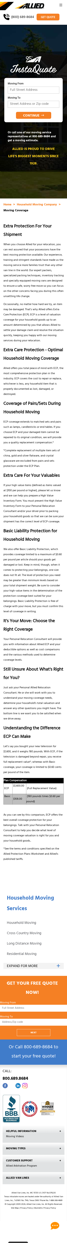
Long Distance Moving (24, 944)
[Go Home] (22, 6)
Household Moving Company (37, 205)
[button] (61, 6)
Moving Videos (15, 1136)
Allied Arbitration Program (21, 1166)
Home (7, 205)
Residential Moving (22, 954)
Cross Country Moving (24, 933)
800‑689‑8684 (41, 137)
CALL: (15, 1075)
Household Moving (21, 923)
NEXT (34, 1033)
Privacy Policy (26, 1208)
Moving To (14, 98)
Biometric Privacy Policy (45, 1208)
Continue (31, 116)
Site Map (15, 1208)
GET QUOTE (48, 17)
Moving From (16, 84)
